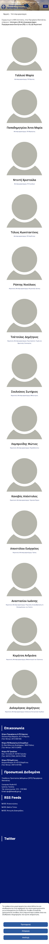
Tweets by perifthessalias (11, 845)
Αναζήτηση (16, 2)
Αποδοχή (25, 937)
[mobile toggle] (45, 6)
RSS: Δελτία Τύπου (10, 807)
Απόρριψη (26, 931)
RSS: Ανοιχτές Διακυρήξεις (13, 811)
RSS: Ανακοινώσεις (10, 804)
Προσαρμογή (26, 924)
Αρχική (6, 14)
